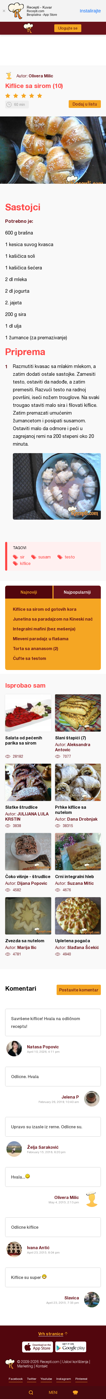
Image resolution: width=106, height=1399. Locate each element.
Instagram (63, 1379)
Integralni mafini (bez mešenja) (44, 628)
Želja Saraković (43, 1147)
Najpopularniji (77, 592)
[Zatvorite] (3, 10)
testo (70, 557)
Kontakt (42, 1366)
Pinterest (81, 1379)
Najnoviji (29, 592)
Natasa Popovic (43, 1046)
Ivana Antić (38, 1247)
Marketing (25, 1366)
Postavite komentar (78, 989)
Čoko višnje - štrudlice (28, 863)
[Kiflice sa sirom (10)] (57, 486)
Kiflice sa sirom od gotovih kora (44, 609)
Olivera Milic (41, 75)
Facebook (16, 1379)
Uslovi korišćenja (75, 1361)
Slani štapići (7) (78, 726)
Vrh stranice (50, 1333)
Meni (53, 1392)
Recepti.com (10, 1364)
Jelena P (70, 1096)
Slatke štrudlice (28, 796)
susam (44, 557)
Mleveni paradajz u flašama (40, 638)
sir (22, 557)
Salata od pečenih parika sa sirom (28, 726)
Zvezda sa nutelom (28, 927)
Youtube (46, 1379)
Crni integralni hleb (78, 863)
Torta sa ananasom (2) (35, 648)
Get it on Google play (70, 1347)
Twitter (31, 1379)
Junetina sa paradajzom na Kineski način (53, 618)
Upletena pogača (78, 927)
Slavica (71, 1297)
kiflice (25, 563)
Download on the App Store (37, 1347)
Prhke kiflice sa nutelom (78, 796)
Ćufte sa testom (29, 658)
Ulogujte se (67, 28)
